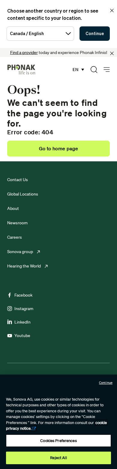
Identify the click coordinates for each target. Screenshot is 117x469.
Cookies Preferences (58, 440)
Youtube (22, 335)
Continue (95, 33)
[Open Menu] (107, 70)
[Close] (112, 53)
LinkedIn (22, 322)
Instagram (23, 308)
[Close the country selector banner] (112, 10)
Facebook (23, 295)
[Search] (94, 69)
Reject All (58, 457)
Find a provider (24, 52)
